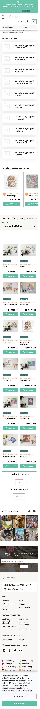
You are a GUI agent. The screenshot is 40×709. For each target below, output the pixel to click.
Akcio (21, 601)
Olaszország (27, 667)
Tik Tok (29, 511)
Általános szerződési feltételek (6, 621)
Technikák (6, 601)
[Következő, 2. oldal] (19, 482)
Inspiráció (5, 609)
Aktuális (22, 604)
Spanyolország (28, 670)
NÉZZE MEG (26, 11)
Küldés (24, 566)
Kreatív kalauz (7, 640)
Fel (21, 496)
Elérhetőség (23, 619)
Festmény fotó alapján (7, 605)
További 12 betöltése (19, 474)
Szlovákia (8, 664)
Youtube (34, 511)
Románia (25, 664)
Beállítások (19, 696)
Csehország (9, 661)
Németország (10, 670)
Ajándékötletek (25, 607)
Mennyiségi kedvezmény (24, 623)
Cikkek (21, 640)
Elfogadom (19, 703)
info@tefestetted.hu (15, 589)
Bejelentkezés (21, 21)
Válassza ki (13, 204)
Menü (3, 18)
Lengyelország (10, 667)
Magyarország (27, 661)
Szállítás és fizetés (9, 627)
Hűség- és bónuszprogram (25, 629)
